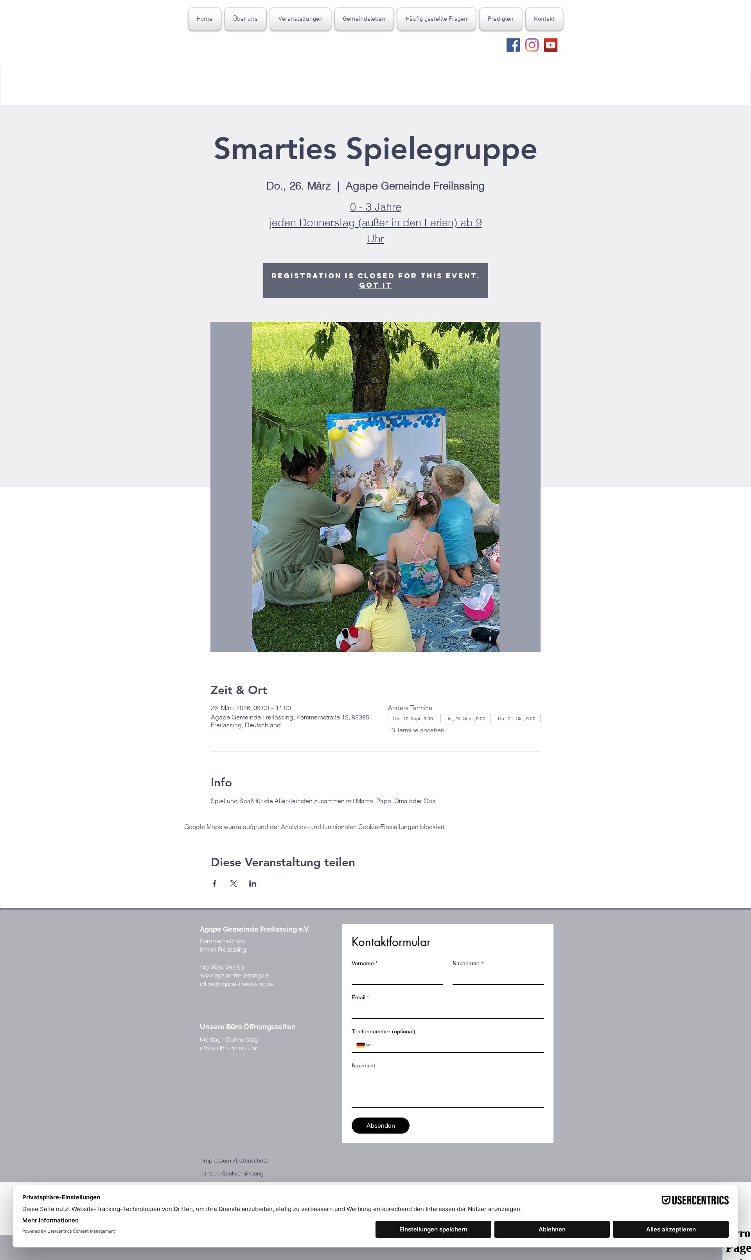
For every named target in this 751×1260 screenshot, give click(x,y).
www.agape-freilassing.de (234, 975)
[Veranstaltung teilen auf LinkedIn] (253, 883)
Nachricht (363, 1065)
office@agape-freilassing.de (237, 984)
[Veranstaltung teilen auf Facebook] (214, 883)
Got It (375, 285)
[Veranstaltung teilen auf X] (233, 883)
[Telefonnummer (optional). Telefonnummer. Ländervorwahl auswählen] (363, 1045)
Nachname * (468, 963)
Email (360, 997)
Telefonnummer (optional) (383, 1031)
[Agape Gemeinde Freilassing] (513, 45)
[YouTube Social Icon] (550, 45)
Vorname (364, 963)
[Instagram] (532, 45)
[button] (245, 19)
